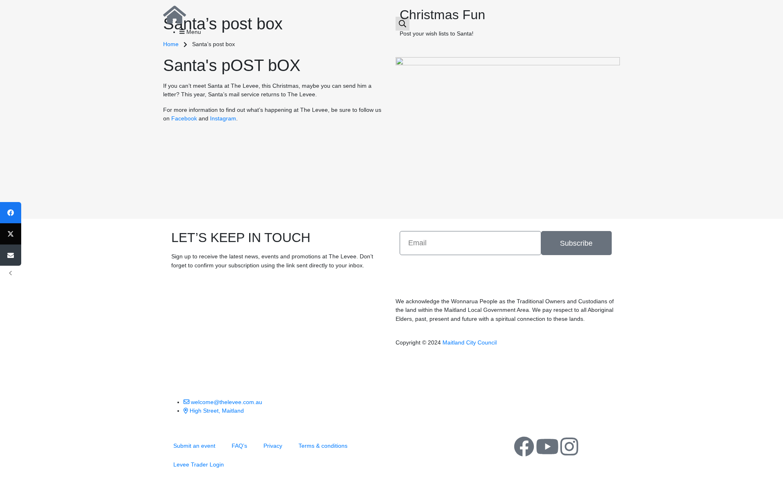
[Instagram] (569, 446)
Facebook (184, 118)
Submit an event (194, 445)
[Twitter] (10, 233)
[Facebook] (524, 446)
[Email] (10, 255)
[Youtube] (547, 446)
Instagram (223, 118)
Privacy (272, 445)
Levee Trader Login (198, 464)
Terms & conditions (323, 445)
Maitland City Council (469, 342)
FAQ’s (239, 445)
